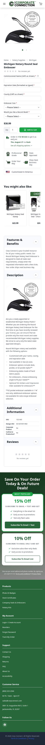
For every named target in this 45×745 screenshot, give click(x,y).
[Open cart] (40, 3)
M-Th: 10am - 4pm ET (10, 696)
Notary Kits (6, 607)
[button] (22, 50)
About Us (6, 671)
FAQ (4, 666)
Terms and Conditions (23, 574)
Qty (6, 130)
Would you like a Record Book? (17, 112)
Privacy (31, 738)
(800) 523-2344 (8, 691)
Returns (5, 661)
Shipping (6, 657)
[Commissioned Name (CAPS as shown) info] (38, 76)
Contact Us (6, 652)
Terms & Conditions (19, 738)
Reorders (6, 627)
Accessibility (7, 676)
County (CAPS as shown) (14, 94)
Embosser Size (10, 103)
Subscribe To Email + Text (22, 525)
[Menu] (4, 3)
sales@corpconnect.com (12, 701)
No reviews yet (24, 71)
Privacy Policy (36, 574)
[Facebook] (4, 724)
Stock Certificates (9, 598)
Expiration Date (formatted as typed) (19, 85)
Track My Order (8, 637)
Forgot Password (9, 632)
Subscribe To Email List (22, 559)
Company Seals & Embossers (14, 602)
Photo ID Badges (9, 593)
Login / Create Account (11, 622)
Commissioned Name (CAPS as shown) (20, 76)
